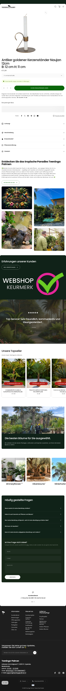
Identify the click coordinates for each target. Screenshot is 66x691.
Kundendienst (15, 615)
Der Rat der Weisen (28, 628)
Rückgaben (14, 625)
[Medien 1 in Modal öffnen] (45, 12)
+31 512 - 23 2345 (12, 668)
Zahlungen (14, 622)
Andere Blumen (43, 629)
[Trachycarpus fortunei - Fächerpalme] (38, 373)
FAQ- (27, 545)
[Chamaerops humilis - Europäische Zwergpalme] (13, 373)
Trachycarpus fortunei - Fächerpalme (38, 391)
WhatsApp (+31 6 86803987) (15, 671)
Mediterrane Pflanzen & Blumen (42, 623)
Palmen (41, 619)
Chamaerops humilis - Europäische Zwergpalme (13, 391)
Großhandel (28, 625)
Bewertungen (15, 617)
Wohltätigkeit (29, 634)
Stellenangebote (30, 631)
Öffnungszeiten (15, 620)
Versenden (14, 627)
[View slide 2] (33, 331)
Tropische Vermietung (28, 622)
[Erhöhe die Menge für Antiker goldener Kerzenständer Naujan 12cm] (11, 88)
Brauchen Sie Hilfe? (59, 115)
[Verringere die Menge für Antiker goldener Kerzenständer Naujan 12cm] (3, 88)
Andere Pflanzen (44, 626)
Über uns (14, 629)
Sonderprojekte (29, 615)
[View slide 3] (35, 331)
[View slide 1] (31, 331)
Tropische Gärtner (28, 618)
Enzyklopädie (43, 616)
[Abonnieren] (34, 652)
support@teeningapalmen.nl (16, 673)
